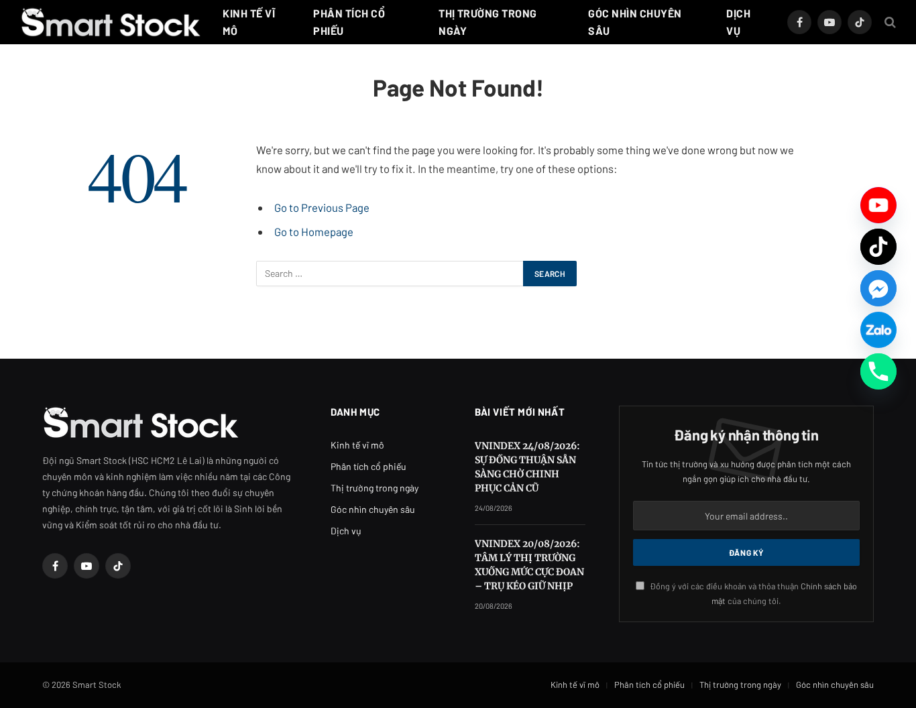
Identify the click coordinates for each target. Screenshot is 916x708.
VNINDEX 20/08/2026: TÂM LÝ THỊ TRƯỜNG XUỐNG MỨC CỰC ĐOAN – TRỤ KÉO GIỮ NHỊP (529, 565)
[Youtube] (878, 205)
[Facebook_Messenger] (878, 288)
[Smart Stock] (110, 22)
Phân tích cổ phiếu (349, 22)
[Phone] (878, 371)
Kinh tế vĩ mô (249, 22)
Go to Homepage (313, 231)
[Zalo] (878, 330)
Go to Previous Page (321, 207)
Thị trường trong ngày (488, 22)
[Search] (889, 22)
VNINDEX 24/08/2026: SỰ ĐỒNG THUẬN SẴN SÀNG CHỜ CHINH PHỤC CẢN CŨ (527, 467)
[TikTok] (878, 247)
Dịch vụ (738, 22)
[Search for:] (390, 273)
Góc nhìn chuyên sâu (634, 22)
